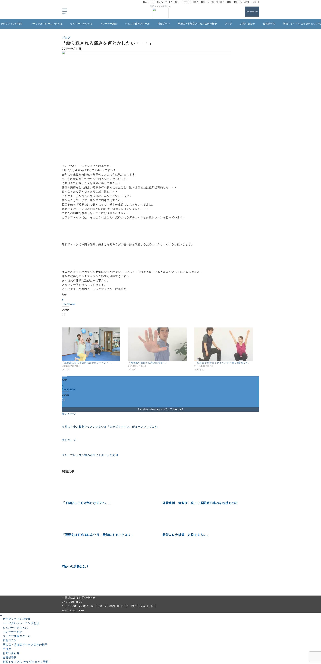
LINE (180, 409)
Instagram (158, 409)
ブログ (66, 37)
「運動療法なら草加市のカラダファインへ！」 (88, 362)
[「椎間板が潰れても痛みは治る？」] (159, 344)
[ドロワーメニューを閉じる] (1, 615)
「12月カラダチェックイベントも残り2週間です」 (222, 362)
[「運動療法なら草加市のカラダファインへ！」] (93, 344)
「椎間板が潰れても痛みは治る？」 (148, 362)
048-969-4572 (72, 601)
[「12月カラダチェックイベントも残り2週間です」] (225, 344)
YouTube (171, 409)
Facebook (144, 409)
